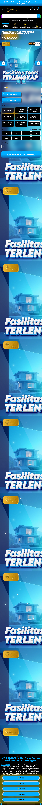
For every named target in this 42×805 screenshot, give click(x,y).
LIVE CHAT (22, 799)
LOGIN (22, 783)
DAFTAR (22, 788)
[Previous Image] (3, 63)
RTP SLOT (22, 793)
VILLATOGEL (5, 765)
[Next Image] (38, 63)
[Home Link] (12, 10)
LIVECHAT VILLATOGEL (21, 154)
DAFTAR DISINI (12, 94)
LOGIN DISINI (11, 100)
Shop (3, 9)
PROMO (22, 778)
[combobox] (19, 16)
